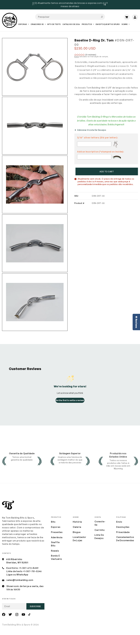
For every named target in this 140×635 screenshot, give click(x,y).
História (77, 521)
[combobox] (70, 17)
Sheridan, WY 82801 (17, 562)
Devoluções (122, 527)
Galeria (77, 527)
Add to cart (107, 171)
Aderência (56, 537)
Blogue (77, 532)
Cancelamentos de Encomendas (125, 539)
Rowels (55, 550)
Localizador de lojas (79, 539)
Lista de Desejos (99, 537)
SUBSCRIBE (35, 606)
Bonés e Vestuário (56, 557)
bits (53, 521)
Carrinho (99, 530)
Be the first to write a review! (70, 400)
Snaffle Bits (55, 544)
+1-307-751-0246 (32, 571)
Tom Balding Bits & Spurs (16, 624)
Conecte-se (99, 523)
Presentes (57, 532)
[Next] (106, 5)
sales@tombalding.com (19, 580)
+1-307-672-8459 (29, 568)
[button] (24, 26)
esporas (55, 527)
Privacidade (123, 532)
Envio (76, 57)
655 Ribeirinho (14, 559)
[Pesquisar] (102, 17)
